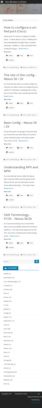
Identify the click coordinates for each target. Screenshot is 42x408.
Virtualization (8, 376)
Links (5, 325)
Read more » (24, 48)
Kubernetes (8, 321)
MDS (29, 115)
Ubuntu (6, 368)
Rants (6, 352)
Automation (8, 278)
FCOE (25, 115)
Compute (7, 285)
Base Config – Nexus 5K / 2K (20, 124)
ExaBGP (6, 301)
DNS (5, 293)
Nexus (25, 67)
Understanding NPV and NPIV (21, 169)
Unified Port (32, 67)
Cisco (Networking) (12, 67)
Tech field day (8, 364)
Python (6, 348)
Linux (5, 329)
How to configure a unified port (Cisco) (20, 29)
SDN (5, 356)
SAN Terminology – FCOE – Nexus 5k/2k (18, 217)
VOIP (5, 384)
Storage (6, 360)
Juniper (6, 317)
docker (6, 297)
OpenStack (7, 341)
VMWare (6, 380)
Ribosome (34, 394)
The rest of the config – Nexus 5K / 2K (20, 77)
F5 (4, 305)
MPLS (6, 337)
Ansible (6, 274)
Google (6, 313)
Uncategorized (9, 372)
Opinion (6, 344)
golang (6, 309)
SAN (34, 159)
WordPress (36, 403)
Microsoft (7, 333)
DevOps (6, 289)
